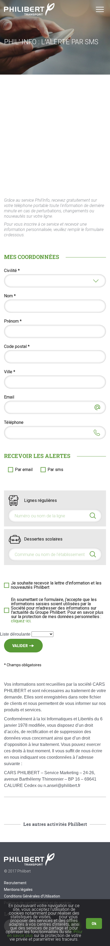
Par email (24, 470)
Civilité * (12, 271)
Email (9, 397)
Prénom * (13, 321)
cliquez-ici (20, 620)
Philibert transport (29, 9)
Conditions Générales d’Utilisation (32, 896)
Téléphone (13, 422)
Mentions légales (18, 889)
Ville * (9, 372)
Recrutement (15, 883)
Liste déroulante (15, 634)
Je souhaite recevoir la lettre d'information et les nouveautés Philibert (56, 585)
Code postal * (17, 346)
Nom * (10, 296)
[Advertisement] (55, 132)
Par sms (55, 470)
